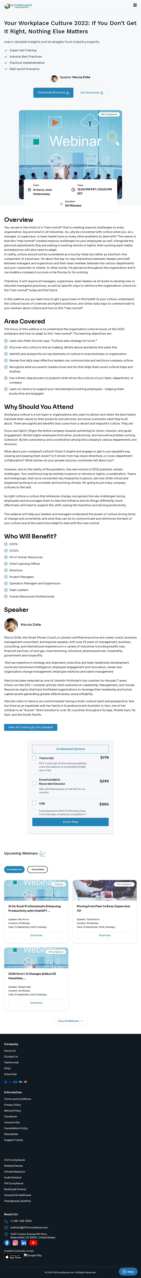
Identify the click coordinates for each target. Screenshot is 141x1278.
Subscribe (10, 1074)
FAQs (7, 1068)
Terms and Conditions (17, 1099)
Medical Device (13, 1165)
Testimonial (11, 1062)
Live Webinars (14, 869)
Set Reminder (90, 92)
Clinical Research (14, 1171)
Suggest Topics (13, 1140)
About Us (10, 1050)
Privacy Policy (12, 1104)
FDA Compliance (14, 1160)
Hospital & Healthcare (17, 1195)
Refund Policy (12, 1110)
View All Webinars (68, 1020)
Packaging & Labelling (17, 1201)
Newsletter (11, 1134)
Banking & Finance (15, 1189)
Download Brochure (51, 92)
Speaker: (75, 77)
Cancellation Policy (16, 1128)
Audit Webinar (13, 1177)
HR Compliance (13, 1183)
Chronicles (37, 869)
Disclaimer (10, 1116)
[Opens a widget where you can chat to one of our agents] (128, 1272)
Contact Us (11, 1056)
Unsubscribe (12, 1122)
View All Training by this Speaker (30, 727)
